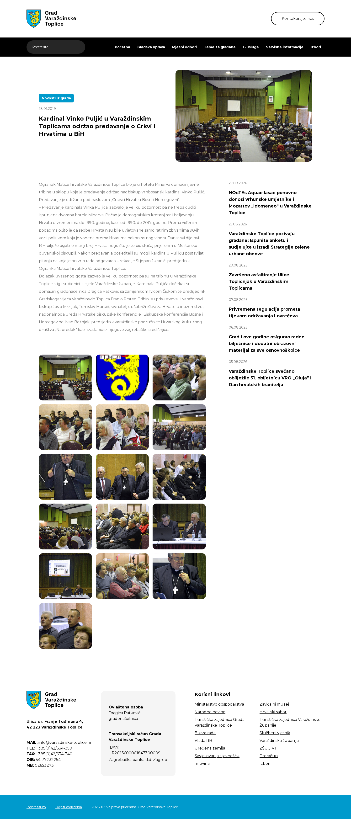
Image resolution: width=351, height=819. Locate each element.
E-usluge (251, 47)
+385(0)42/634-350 (49, 748)
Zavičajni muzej (274, 704)
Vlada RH (203, 740)
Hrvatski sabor (273, 712)
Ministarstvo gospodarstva (219, 704)
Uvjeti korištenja (68, 807)
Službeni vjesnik (275, 733)
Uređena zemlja (210, 748)
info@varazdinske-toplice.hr (59, 742)
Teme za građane (220, 47)
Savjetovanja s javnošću (217, 756)
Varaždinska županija (279, 740)
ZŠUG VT (268, 748)
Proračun (269, 756)
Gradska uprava (151, 47)
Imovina (202, 763)
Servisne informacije (284, 47)
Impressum (36, 807)
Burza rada (205, 733)
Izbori (316, 47)
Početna (122, 47)
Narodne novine (210, 712)
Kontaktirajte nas (298, 18)
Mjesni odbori (184, 47)
